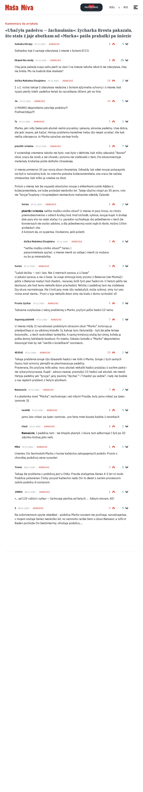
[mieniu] (136, 7)
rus (126, 7)
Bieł (112, 7)
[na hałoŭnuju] (19, 7)
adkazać (54, 44)
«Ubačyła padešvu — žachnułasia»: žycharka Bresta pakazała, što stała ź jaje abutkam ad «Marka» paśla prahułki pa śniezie (68, 33)
